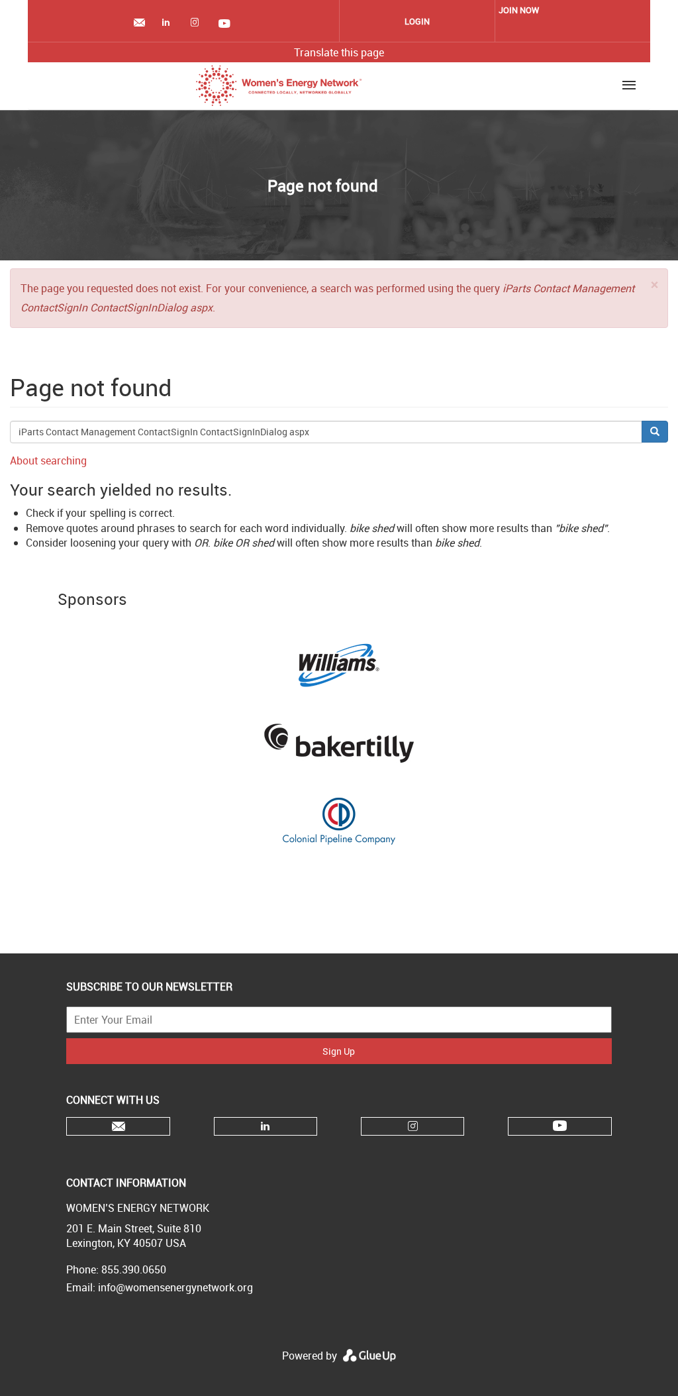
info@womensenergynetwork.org (175, 1287)
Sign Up (338, 1051)
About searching (48, 460)
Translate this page (339, 52)
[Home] (279, 85)
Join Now (519, 10)
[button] (654, 285)
